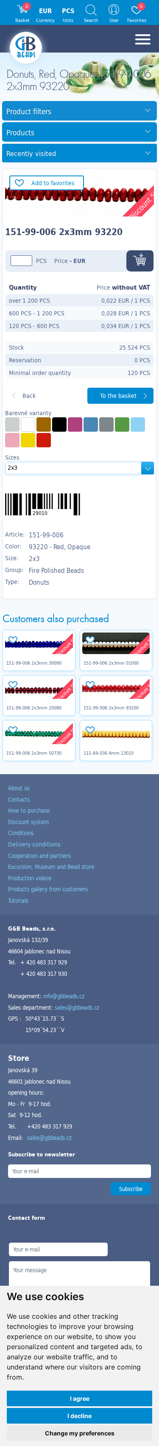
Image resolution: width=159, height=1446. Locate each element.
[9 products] (75, 424)
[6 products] (43, 424)
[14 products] (43, 440)
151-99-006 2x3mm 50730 (33, 753)
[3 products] (28, 440)
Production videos (29, 878)
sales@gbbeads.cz (77, 1007)
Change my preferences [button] (79, 1433)
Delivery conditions (34, 844)
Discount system (28, 821)
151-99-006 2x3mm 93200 (111, 707)
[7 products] (12, 440)
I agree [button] (79, 1398)
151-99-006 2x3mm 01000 (111, 663)
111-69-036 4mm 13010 (109, 753)
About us (19, 787)
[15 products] (122, 424)
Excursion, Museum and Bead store (51, 866)
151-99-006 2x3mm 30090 (33, 663)
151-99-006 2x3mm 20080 (33, 707)
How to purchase (29, 810)
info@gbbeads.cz (63, 995)
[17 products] (91, 424)
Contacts (19, 799)
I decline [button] (79, 1415)
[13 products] (28, 424)
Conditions (20, 832)
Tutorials (18, 900)
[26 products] (138, 424)
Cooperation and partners (39, 855)
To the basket (118, 395)
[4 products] (12, 424)
